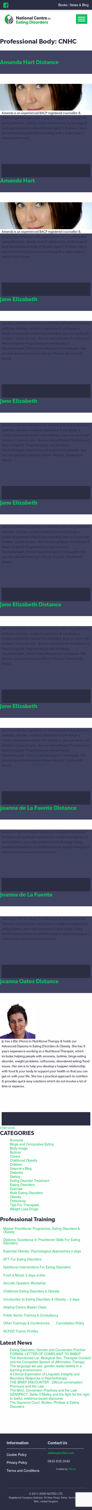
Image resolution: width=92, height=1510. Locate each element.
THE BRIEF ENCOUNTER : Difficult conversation (46, 1382)
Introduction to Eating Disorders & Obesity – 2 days (41, 1299)
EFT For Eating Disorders (22, 1259)
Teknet (72, 1469)
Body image (19, 1148)
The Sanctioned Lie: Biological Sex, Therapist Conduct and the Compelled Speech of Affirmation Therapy (50, 1359)
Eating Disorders (22, 1184)
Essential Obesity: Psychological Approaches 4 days (42, 1251)
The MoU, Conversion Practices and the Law (43, 1390)
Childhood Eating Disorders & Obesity (31, 1291)
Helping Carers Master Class (24, 1307)
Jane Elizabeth (18, 299)
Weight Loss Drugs (24, 1208)
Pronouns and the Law (27, 1386)
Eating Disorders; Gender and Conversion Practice (47, 1349)
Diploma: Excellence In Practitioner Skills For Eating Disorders (41, 1241)
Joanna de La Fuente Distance (38, 807)
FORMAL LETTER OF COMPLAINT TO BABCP (45, 1353)
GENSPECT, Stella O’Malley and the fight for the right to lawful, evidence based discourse (49, 1396)
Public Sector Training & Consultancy (30, 1315)
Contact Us (57, 1442)
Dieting (15, 1176)
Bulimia (15, 1152)
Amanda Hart (17, 180)
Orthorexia (18, 1200)
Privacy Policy (17, 1462)
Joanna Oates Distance (29, 981)
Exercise (16, 1188)
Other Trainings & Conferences (26, 1323)
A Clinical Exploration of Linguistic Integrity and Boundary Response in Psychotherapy (44, 1376)
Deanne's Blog (21, 1168)
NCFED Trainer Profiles (20, 1331)
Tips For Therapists (24, 1204)
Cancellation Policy (70, 1323)
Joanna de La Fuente (26, 894)
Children (16, 1164)
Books (62, 4)
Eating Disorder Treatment (29, 1180)
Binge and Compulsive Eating (32, 1144)
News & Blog (79, 4)
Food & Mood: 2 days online (24, 1275)
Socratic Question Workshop (24, 1283)
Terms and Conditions (23, 1470)
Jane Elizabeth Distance (30, 604)
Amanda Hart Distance (29, 62)
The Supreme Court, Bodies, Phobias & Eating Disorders (44, 1404)
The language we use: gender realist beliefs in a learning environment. (46, 1367)
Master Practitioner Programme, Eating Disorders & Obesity (41, 1230)
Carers (15, 1156)
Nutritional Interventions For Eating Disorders (37, 1267)
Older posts (7, 1127)
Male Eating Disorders (26, 1192)
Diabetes (16, 1172)
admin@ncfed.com (61, 1453)
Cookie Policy (17, 1454)
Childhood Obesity (23, 1160)
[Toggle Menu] (82, 19)
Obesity (15, 1196)
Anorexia (16, 1140)
